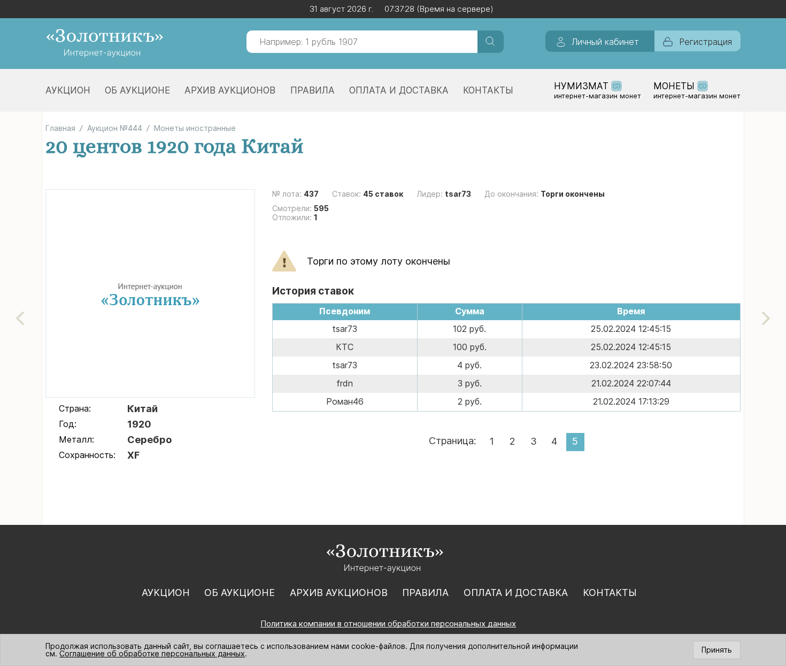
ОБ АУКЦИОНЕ (137, 90)
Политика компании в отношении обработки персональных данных (388, 623)
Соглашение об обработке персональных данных (152, 653)
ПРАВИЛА (312, 90)
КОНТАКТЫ (488, 90)
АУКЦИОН (67, 90)
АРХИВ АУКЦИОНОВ (229, 90)
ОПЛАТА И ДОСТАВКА (399, 90)
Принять (717, 649)
